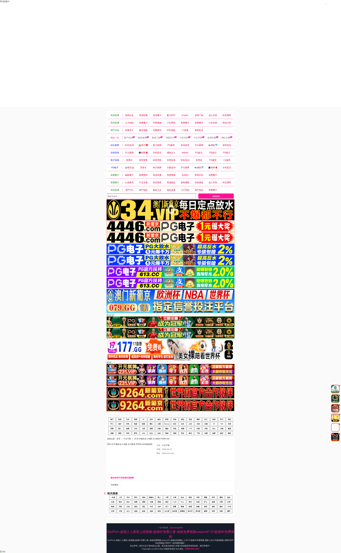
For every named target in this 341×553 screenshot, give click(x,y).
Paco (182, 502)
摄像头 (151, 497)
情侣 (182, 419)
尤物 (221, 429)
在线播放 (114, 484)
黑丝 (135, 507)
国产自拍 (128, 137)
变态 (190, 502)
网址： (159, 453)
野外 (135, 497)
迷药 (213, 511)
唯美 (190, 497)
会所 (159, 507)
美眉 (190, 507)
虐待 (213, 507)
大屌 (120, 511)
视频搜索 (216, 196)
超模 (127, 429)
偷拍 (159, 419)
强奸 (229, 419)
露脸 (205, 497)
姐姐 (135, 511)
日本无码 (184, 137)
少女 (143, 433)
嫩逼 (229, 429)
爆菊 (221, 497)
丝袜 (214, 419)
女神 (228, 502)
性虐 (198, 502)
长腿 (151, 502)
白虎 (112, 502)
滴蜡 (143, 502)
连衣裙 (174, 511)
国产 (112, 419)
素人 (119, 429)
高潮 (159, 502)
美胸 (182, 429)
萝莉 (167, 419)
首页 (118, 438)
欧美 (119, 419)
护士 (206, 419)
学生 (128, 497)
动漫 (206, 424)
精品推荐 (142, 137)
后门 (167, 507)
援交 (221, 433)
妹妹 (143, 511)
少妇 (135, 429)
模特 (198, 419)
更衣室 (198, 511)
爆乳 (229, 433)
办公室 (167, 511)
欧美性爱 (212, 137)
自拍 (151, 419)
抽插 (213, 502)
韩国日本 (170, 137)
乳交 (182, 433)
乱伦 (151, 433)
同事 (112, 429)
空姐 (190, 419)
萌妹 (143, 497)
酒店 (167, 502)
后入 (214, 429)
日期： (159, 449)
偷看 (135, 502)
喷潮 (182, 507)
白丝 (128, 507)
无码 (198, 424)
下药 (198, 433)
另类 (229, 424)
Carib (175, 502)
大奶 (143, 429)
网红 (151, 424)
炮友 (228, 497)
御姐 (167, 433)
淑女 (120, 502)
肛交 (174, 424)
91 (143, 419)
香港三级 (156, 137)
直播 (151, 429)
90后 (151, 507)
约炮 (198, 429)
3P (214, 424)
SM (222, 424)
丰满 (174, 497)
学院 (120, 507)
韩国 (135, 419)
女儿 (128, 511)
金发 (159, 433)
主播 (159, 424)
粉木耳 (190, 511)
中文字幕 (198, 137)
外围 (221, 502)
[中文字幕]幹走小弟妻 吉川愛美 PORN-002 (152, 438)
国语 (205, 507)
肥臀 (174, 507)
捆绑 (205, 511)
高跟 (119, 433)
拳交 (190, 433)
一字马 (228, 507)
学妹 (174, 419)
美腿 (112, 433)
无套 (206, 429)
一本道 (112, 497)
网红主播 (226, 137)
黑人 (159, 497)
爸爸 (159, 511)
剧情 (143, 424)
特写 (213, 497)
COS (190, 429)
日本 (127, 419)
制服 (135, 424)
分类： (159, 445)
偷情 (174, 433)
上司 (120, 497)
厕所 (221, 507)
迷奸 (119, 424)
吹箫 (221, 511)
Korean (166, 424)
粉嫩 (198, 507)
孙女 (128, 502)
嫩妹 (167, 429)
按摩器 (182, 511)
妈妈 (151, 511)
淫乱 (143, 507)
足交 (182, 424)
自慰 (206, 433)
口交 (190, 424)
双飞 (221, 419)
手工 (112, 424)
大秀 (167, 497)
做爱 (214, 433)
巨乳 (127, 424)
